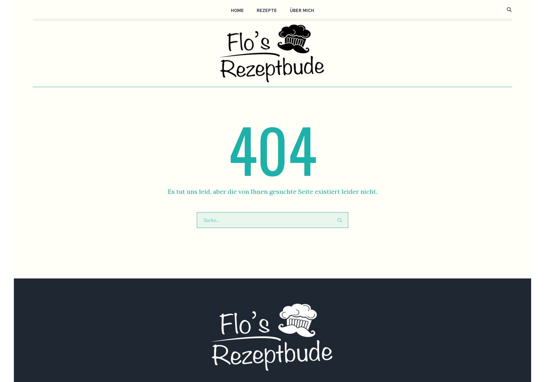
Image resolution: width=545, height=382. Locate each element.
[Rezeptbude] (272, 337)
